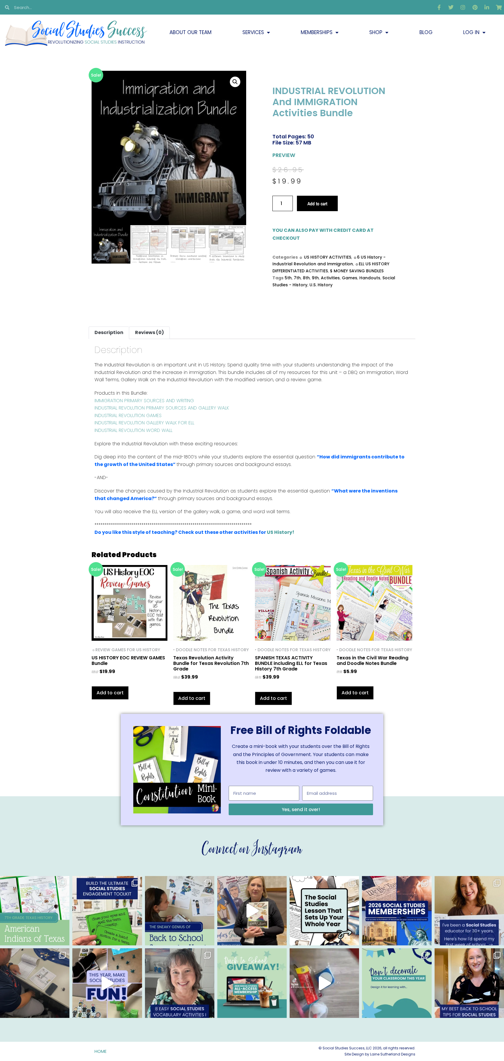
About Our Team (190, 32)
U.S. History (320, 285)
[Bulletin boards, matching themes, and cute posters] (396, 983)
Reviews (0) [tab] (149, 332)
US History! (280, 532)
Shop (375, 32)
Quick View (129, 633)
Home (100, 1051)
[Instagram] (463, 7)
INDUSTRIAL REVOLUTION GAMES (128, 415)
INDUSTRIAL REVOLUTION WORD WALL (133, 430)
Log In (471, 32)
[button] (235, 82)
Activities (330, 278)
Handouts (369, 278)
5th (288, 278)
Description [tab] (108, 332)
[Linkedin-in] (487, 7)
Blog (426, 32)
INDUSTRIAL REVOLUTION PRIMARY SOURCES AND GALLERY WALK (161, 408)
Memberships (316, 32)
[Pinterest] (475, 7)
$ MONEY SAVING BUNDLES (357, 271)
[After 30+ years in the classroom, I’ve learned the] (469, 910)
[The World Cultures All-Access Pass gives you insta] (252, 910)
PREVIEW (283, 155)
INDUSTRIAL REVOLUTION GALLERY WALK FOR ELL (144, 422)
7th (297, 278)
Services (253, 32)
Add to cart (317, 203)
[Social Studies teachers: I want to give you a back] (252, 983)
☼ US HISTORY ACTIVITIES (325, 257)
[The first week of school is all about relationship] (469, 983)
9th (315, 278)
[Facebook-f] (439, 7)
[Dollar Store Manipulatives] (324, 983)
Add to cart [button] (110, 692)
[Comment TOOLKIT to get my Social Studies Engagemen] (107, 910)
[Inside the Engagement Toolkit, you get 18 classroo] (107, 983)
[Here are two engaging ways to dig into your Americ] (34, 910)
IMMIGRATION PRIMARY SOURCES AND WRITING (144, 400)
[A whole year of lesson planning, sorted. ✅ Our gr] (396, 910)
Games (349, 278)
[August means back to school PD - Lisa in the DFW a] (34, 983)
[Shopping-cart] (499, 7)
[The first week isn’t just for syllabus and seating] (324, 910)
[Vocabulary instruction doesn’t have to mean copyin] (179, 983)
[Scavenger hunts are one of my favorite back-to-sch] (179, 910)
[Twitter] (451, 7)
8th (306, 278)
